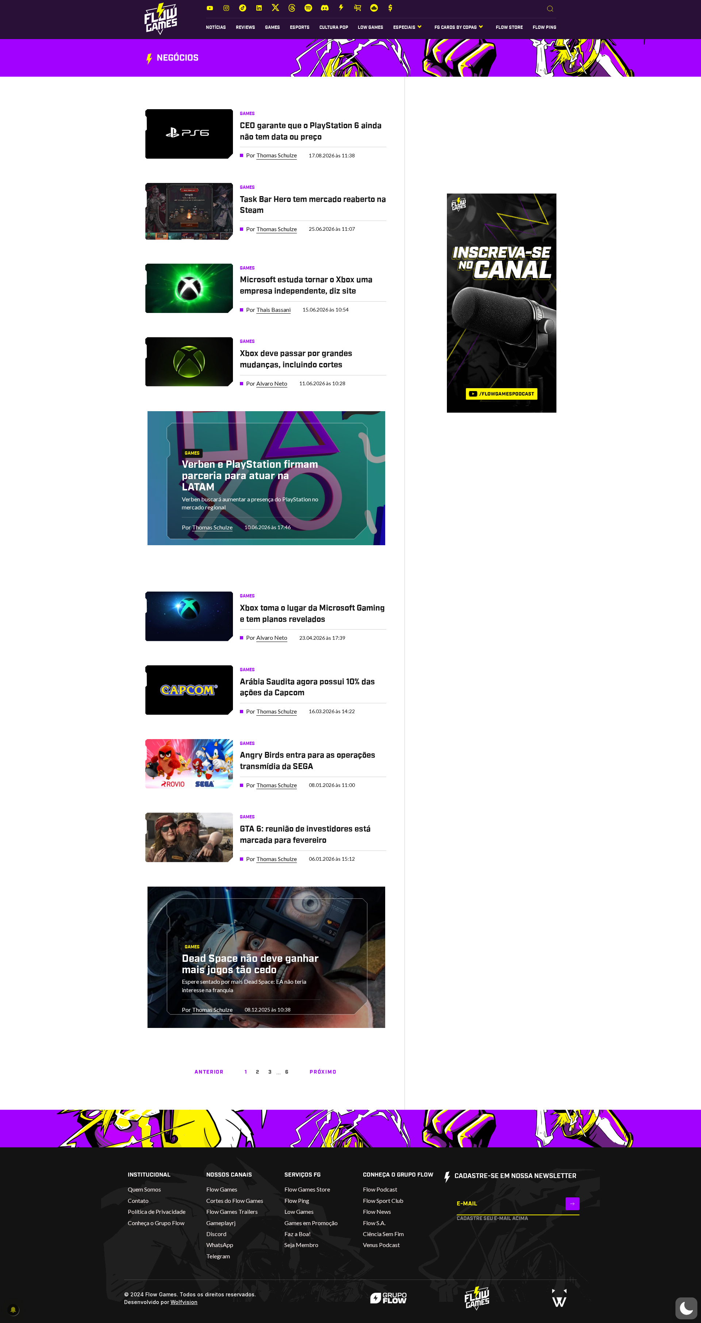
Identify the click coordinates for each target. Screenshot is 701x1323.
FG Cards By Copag (455, 27)
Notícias (216, 27)
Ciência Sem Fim (383, 1233)
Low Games (370, 27)
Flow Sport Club (383, 1200)
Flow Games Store (307, 1189)
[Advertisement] (490, 142)
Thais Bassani (273, 309)
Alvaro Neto (271, 383)
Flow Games (221, 1189)
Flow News (377, 1211)
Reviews (245, 27)
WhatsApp (219, 1244)
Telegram (218, 1256)
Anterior (209, 1072)
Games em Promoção (311, 1222)
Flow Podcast (380, 1189)
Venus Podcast (381, 1244)
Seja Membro (301, 1244)
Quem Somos (144, 1189)
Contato (138, 1200)
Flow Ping (544, 27)
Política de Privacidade (156, 1211)
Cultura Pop (333, 27)
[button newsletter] (572, 1203)
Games (272, 27)
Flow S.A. (374, 1222)
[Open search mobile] (550, 9)
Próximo (323, 1072)
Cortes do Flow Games (234, 1200)
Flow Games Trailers (232, 1211)
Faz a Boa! (297, 1233)
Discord (216, 1233)
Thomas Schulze (276, 155)
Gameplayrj (220, 1222)
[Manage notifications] (13, 1310)
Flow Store (509, 27)
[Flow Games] (161, 19)
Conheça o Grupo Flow (156, 1222)
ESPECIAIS (404, 27)
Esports (300, 27)
